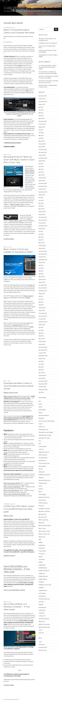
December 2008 (43, 381)
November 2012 (43, 254)
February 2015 (42, 177)
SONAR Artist (42, 565)
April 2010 (41, 336)
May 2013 (41, 237)
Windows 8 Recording (44, 627)
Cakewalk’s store (17, 325)
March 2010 (42, 338)
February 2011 (42, 307)
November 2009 (43, 350)
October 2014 (42, 189)
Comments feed (43, 647)
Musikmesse (42, 536)
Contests (41, 449)
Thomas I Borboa (43, 71)
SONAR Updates (43, 579)
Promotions (42, 553)
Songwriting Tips (43, 590)
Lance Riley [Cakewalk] (44, 65)
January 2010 (42, 344)
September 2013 (43, 225)
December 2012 (43, 251)
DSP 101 (41, 469)
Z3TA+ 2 (41, 630)
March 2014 (42, 208)
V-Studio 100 (42, 610)
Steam (31, 285)
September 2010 (43, 321)
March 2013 (41, 242)
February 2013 (42, 245)
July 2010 (41, 327)
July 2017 (41, 107)
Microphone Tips (43, 517)
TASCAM (41, 604)
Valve (28, 219)
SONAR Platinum (43, 568)
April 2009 (41, 369)
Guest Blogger (42, 494)
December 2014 (43, 183)
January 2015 (42, 180)
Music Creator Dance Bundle (12, 483)
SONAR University (43, 576)
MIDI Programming (43, 519)
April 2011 (41, 304)
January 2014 (42, 214)
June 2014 (41, 200)
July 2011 (41, 296)
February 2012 (42, 279)
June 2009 (41, 364)
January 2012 (42, 282)
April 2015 (41, 172)
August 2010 (42, 324)
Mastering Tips (42, 514)
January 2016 (42, 146)
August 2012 (42, 262)
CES (40, 440)
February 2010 (42, 341)
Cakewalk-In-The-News (44, 438)
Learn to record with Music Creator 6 (14, 590)
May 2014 (41, 203)
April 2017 (41, 115)
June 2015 (41, 166)
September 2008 (43, 389)
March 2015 (42, 175)
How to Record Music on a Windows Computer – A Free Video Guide (17, 569)
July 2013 (41, 231)
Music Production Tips (44, 534)
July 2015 (41, 163)
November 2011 (43, 288)
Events (40, 486)
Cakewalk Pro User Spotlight (46, 432)
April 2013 (41, 240)
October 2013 (42, 223)
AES (40, 401)
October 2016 (42, 124)
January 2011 (42, 310)
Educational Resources (44, 480)
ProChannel (42, 548)
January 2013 (42, 248)
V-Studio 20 (42, 613)
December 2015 (43, 149)
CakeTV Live (42, 426)
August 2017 (42, 104)
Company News (43, 446)
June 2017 (41, 110)
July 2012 (41, 265)
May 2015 (41, 169)
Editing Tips (41, 472)
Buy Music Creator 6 (9, 555)
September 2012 (43, 259)
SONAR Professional (44, 570)
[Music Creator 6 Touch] (11, 392)
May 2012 (41, 271)
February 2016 (42, 144)
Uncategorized (42, 607)
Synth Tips (41, 601)
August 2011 (42, 293)
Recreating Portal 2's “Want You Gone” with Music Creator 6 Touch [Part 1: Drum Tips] (18, 159)
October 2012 (42, 256)
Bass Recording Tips (44, 415)
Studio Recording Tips (44, 599)
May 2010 (41, 333)
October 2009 (42, 353)
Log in (40, 641)
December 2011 (43, 285)
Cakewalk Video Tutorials (45, 435)
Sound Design (42, 593)
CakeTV (41, 423)
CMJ (40, 443)
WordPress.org (42, 650)
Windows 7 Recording (44, 624)
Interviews (41, 505)
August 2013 (42, 228)
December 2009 (43, 347)
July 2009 (41, 361)
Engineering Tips (43, 483)
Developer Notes (43, 457)
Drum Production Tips (44, 463)
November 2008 (43, 384)
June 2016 (41, 132)
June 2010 (41, 330)
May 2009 (41, 367)
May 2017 (41, 113)
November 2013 (43, 220)
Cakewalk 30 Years (43, 429)
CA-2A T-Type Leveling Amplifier (47, 421)
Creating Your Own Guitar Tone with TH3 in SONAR (47, 67)
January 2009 (42, 378)
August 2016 (42, 127)
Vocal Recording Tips (44, 618)
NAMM (40, 542)
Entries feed (42, 644)
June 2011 (41, 299)
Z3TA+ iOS (41, 632)
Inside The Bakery (43, 503)
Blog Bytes (41, 418)
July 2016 (41, 129)
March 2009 (42, 372)
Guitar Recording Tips (44, 497)
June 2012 (41, 268)
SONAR (19, 65)
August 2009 (42, 358)
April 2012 (41, 273)
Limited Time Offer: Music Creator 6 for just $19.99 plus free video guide (18, 509)
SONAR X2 (41, 582)
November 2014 (43, 186)
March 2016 (42, 141)
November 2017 (43, 96)
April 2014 (41, 206)
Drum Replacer (42, 466)
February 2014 (42, 211)
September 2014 (43, 192)
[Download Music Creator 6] (8, 515)
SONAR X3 (41, 587)
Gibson (40, 491)
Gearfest (41, 488)
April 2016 (41, 138)
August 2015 (42, 160)
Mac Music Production (44, 511)
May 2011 (41, 302)
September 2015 (43, 158)
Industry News (42, 500)
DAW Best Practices (44, 452)
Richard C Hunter (43, 85)
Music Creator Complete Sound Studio (15, 494)
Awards (40, 412)
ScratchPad (42, 559)
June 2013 (41, 234)
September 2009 (43, 355)
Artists (40, 404)
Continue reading (9, 146)
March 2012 (41, 276)
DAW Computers (43, 455)
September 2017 (43, 101)
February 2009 (42, 375)
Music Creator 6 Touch (17, 204)
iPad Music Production (44, 508)
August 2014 (42, 194)
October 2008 (42, 386)
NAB (40, 539)
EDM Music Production (44, 474)
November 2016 (43, 121)
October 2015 (42, 155)
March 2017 (41, 118)
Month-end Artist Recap (45, 525)
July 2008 (41, 392)
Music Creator (42, 528)
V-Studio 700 (42, 616)
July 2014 (41, 197)
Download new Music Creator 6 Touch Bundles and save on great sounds (18, 386)
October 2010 (42, 319)
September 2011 (43, 290)
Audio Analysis (42, 409)
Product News (42, 551)
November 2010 (43, 316)
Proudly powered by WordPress (11, 699)
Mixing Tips (41, 522)
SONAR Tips (42, 573)
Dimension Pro (42, 460)
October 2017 (42, 98)
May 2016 (41, 135)
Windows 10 (42, 621)
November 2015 (43, 152)
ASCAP (40, 407)
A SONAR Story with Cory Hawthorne (48, 43)
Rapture (41, 556)
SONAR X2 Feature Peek (45, 584)
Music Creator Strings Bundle (12, 486)
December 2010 (43, 313)
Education (41, 477)
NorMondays (42, 545)
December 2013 (43, 217)
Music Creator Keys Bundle (11, 490)
